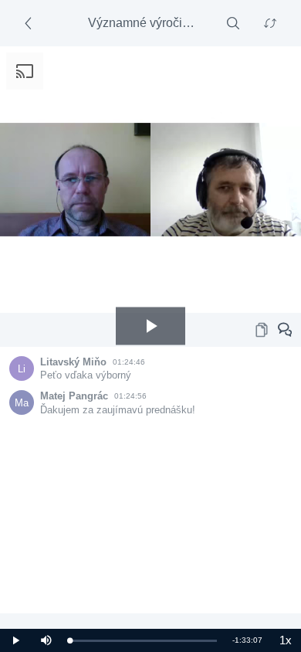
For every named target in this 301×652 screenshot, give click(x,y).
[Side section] (31, 23)
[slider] (143, 641)
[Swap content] (270, 23)
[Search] (233, 23)
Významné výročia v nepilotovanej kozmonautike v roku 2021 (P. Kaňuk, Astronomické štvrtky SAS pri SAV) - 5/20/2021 (145, 22)
